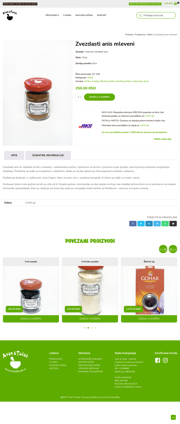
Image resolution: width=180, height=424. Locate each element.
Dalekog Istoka (123, 81)
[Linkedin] (149, 223)
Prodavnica (52, 15)
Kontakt (101, 15)
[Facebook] (133, 223)
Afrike (87, 81)
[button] (170, 4)
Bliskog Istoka (107, 81)
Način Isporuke (162, 139)
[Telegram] (157, 223)
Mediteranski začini (89, 365)
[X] (141, 223)
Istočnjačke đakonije (90, 359)
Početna (129, 34)
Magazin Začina (84, 15)
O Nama (67, 15)
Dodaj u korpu (99, 97)
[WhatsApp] (165, 223)
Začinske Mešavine (88, 368)
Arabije (95, 81)
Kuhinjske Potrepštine (90, 371)
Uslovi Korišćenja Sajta (128, 387)
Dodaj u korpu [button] (31, 318)
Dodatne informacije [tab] (48, 155)
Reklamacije (121, 380)
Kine (146, 81)
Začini (149, 34)
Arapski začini (86, 362)
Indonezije (137, 81)
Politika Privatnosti (126, 384)
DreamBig (115, 397)
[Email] (173, 223)
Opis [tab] (14, 155)
